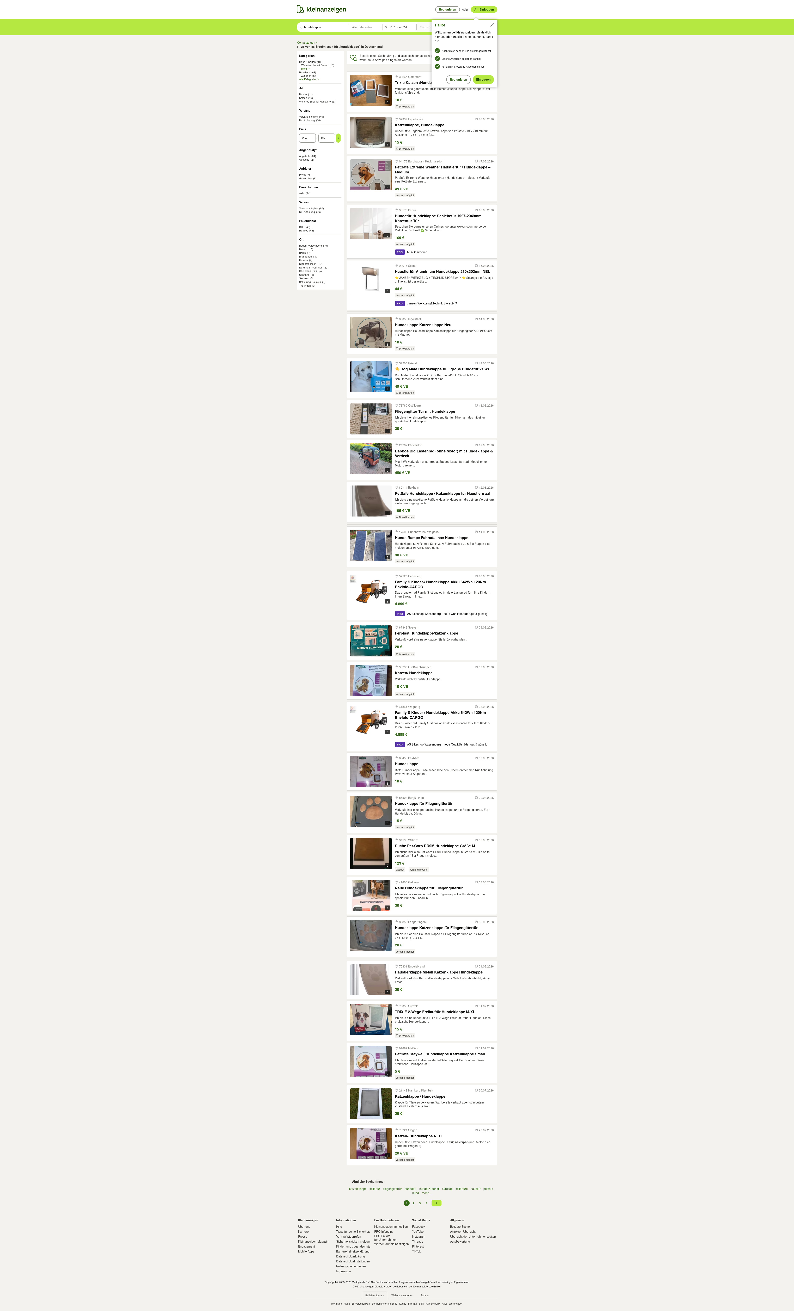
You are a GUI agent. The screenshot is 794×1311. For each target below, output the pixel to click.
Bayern (303, 249)
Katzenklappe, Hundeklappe (419, 125)
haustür (476, 1189)
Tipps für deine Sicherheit (353, 1231)
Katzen (303, 97)
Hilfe (339, 1226)
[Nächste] (436, 1203)
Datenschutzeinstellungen (353, 1261)
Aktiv (302, 193)
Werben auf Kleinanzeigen (391, 1244)
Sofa (421, 1303)
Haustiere (304, 72)
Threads (417, 1241)
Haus (347, 1303)
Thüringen (305, 285)
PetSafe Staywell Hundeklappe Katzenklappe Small (440, 1054)
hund (415, 1193)
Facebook (418, 1226)
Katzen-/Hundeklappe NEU (418, 1136)
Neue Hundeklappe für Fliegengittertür (429, 888)
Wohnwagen (456, 1303)
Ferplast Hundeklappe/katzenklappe (426, 633)
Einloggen (483, 79)
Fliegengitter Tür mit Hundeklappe (425, 411)
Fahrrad (412, 1303)
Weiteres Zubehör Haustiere (315, 101)
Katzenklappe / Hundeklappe (420, 1096)
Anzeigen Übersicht (463, 1231)
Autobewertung (460, 1241)
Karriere (303, 1231)
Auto (444, 1303)
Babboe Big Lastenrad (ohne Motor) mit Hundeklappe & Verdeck (444, 453)
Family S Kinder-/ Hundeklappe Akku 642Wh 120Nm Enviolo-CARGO (440, 584)
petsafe (488, 1189)
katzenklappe (358, 1189)
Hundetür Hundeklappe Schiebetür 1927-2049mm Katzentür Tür (438, 218)
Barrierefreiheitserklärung (352, 1251)
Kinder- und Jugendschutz (353, 1246)
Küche (402, 1303)
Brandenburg (306, 256)
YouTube (418, 1231)
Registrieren (458, 79)
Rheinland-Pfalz (308, 271)
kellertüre (462, 1189)
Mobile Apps (306, 1251)
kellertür (374, 1189)
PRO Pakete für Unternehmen (385, 1237)
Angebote (304, 156)
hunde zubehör (429, 1189)
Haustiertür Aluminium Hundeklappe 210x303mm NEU (442, 271)
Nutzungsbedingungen (351, 1266)
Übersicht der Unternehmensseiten (473, 1236)
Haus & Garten (307, 61)
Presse (302, 1236)
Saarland (304, 274)
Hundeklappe (406, 763)
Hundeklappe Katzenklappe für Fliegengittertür (436, 927)
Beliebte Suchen (460, 1226)
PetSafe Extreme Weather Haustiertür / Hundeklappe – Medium (442, 169)
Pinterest (418, 1246)
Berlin (302, 252)
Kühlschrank (433, 1303)
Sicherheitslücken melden (353, 1241)
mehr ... (427, 1193)
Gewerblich (305, 178)
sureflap (447, 1189)
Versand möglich (308, 116)
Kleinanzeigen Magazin (313, 1241)
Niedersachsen (307, 263)
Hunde (303, 94)
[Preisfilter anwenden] (338, 138)
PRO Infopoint (383, 1231)
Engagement (306, 1246)
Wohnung (336, 1303)
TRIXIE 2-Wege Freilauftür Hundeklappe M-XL (435, 1011)
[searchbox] (326, 27)
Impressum (343, 1271)
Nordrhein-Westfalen (311, 267)
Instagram (418, 1236)
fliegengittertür (392, 1189)
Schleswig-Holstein (310, 282)
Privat (302, 174)
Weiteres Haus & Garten (314, 65)
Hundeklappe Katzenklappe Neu (423, 324)
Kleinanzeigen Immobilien (391, 1226)
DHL (301, 227)
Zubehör (306, 75)
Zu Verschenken (361, 1303)
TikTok (416, 1251)
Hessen (303, 260)
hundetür (410, 1189)
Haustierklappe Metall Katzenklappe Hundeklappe (439, 972)
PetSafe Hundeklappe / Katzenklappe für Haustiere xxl (442, 493)
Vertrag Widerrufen (348, 1236)
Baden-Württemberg (310, 245)
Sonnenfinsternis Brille (384, 1303)
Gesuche (304, 159)
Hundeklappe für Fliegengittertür (424, 803)
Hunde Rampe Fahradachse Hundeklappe (431, 537)
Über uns (304, 1226)
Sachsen (304, 278)
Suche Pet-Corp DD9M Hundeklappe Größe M (435, 845)
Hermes (303, 230)
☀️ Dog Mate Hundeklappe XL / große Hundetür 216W (442, 369)
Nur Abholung (307, 120)
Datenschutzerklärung (350, 1256)
